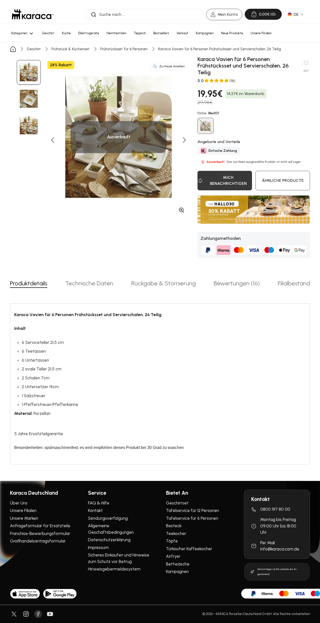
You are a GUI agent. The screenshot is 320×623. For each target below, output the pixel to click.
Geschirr (34, 49)
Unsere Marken (24, 518)
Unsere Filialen (23, 510)
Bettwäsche (178, 563)
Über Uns (19, 502)
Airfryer (173, 556)
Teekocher (176, 533)
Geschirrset (177, 502)
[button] (53, 140)
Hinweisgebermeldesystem (114, 568)
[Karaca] (33, 14)
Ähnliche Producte (283, 180)
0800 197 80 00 (275, 509)
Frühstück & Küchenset (71, 49)
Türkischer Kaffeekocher (189, 548)
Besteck (174, 525)
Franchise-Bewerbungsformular (40, 533)
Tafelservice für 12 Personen (192, 510)
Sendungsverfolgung (108, 518)
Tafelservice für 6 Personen (192, 518)
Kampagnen (177, 571)
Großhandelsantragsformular (38, 540)
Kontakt (95, 510)
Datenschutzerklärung (109, 539)
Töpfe (172, 540)
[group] (29, 72)
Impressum (98, 547)
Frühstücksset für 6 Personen (124, 49)
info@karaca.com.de (279, 548)
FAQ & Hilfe (98, 502)
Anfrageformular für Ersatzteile (40, 525)
